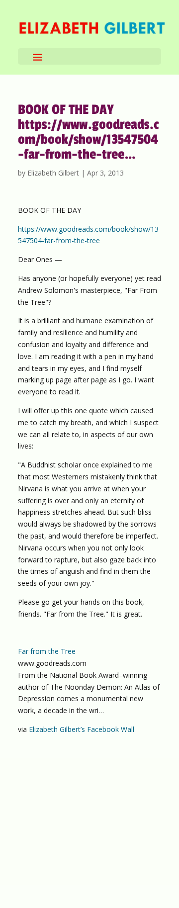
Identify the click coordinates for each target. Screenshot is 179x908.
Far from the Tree (47, 651)
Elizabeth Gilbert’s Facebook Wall (81, 729)
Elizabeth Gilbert (53, 173)
